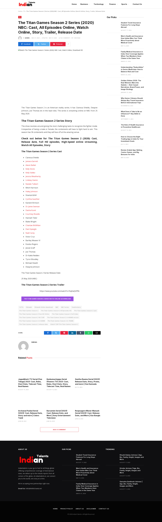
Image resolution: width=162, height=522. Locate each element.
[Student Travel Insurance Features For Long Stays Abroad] (113, 25)
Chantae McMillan (33, 225)
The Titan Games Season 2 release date (33, 324)
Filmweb (29, 307)
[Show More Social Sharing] (68, 44)
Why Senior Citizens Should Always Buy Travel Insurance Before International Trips (132, 100)
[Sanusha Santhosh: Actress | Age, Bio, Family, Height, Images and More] (112, 484)
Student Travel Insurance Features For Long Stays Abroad (131, 25)
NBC (57, 307)
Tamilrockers (76, 307)
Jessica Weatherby (33, 176)
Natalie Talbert (32, 184)
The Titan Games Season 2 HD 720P (31, 317)
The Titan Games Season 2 (28, 311)
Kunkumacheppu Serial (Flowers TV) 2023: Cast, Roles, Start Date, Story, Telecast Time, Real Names (59, 382)
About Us (80, 509)
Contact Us (137, 4)
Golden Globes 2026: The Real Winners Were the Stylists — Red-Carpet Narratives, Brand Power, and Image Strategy (132, 85)
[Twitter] (10, 118)
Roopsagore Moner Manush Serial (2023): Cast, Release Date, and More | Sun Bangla (87, 413)
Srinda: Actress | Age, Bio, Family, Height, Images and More (130, 470)
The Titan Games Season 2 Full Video (65, 314)
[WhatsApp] (10, 127)
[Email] (10, 136)
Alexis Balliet (31, 165)
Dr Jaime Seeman (33, 206)
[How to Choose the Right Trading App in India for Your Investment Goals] (113, 139)
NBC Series (65, 307)
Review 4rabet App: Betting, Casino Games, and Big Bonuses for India (131, 152)
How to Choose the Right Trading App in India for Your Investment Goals (132, 139)
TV (24, 11)
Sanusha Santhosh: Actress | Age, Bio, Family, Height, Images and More (131, 484)
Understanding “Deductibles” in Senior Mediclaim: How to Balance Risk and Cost (132, 69)
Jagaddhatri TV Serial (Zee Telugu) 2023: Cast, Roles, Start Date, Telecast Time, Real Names (30, 382)
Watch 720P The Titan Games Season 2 (64, 324)
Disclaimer (91, 509)
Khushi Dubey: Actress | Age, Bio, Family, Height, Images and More (132, 457)
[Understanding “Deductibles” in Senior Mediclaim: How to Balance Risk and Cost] (113, 70)
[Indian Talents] (27, 4)
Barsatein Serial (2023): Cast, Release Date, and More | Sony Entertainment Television (59, 414)
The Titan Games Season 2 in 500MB (32, 321)
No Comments (65, 38)
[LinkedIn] (10, 122)
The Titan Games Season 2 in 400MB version (63, 317)
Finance (112, 4)
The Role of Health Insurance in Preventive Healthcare (132, 126)
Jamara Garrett (32, 161)
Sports (124, 4)
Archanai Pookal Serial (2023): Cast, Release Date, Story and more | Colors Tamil (30, 414)
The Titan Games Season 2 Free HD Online (34, 314)
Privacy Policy (66, 509)
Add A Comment (59, 430)
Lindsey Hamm (32, 180)
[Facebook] (10, 113)
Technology (99, 4)
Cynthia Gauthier (33, 199)
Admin (27, 38)
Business (84, 4)
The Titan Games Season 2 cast (85, 311)
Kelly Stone (30, 169)
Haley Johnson (32, 191)
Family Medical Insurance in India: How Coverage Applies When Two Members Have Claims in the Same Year (132, 55)
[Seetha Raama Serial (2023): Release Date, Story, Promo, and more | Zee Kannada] (88, 369)
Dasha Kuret (31, 210)
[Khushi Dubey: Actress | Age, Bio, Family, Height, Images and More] (112, 458)
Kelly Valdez (30, 172)
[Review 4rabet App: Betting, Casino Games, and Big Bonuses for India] (113, 153)
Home (74, 4)
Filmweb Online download (44, 307)
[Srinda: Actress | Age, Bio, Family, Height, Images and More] (112, 471)
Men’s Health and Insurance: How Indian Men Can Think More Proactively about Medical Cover (132, 39)
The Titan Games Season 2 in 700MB (60, 321)
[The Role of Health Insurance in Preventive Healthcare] (113, 128)
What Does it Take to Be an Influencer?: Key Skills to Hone (131, 114)
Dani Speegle (31, 229)
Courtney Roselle (33, 214)
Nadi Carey (30, 233)
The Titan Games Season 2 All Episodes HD (56, 311)
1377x (21, 307)
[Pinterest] (10, 132)
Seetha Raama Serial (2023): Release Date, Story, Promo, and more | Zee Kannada (87, 381)
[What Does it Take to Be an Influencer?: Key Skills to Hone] (113, 114)
